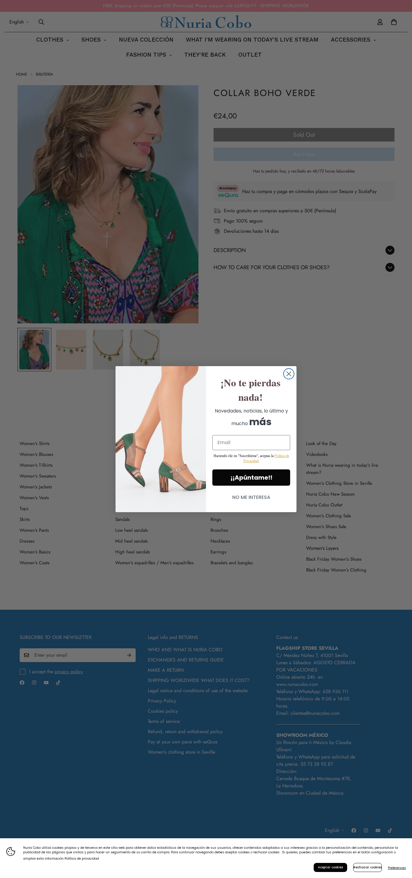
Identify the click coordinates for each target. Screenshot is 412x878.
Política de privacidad (82, 858)
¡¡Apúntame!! (251, 477)
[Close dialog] (289, 374)
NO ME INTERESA (251, 497)
